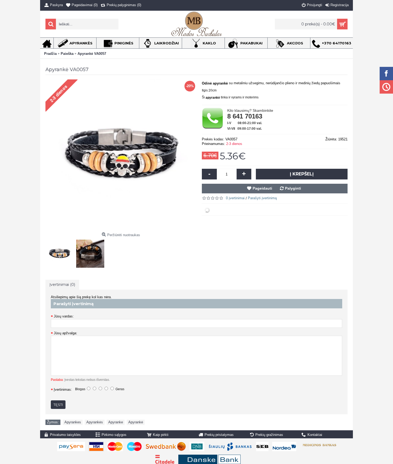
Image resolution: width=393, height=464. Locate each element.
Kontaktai (314, 435)
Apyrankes (72, 422)
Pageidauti (262, 188)
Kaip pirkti (160, 435)
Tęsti (58, 404)
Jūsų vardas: (64, 316)
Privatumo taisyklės (65, 435)
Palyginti (293, 188)
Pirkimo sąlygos (114, 435)
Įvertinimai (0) (62, 284)
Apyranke (115, 422)
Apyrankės (94, 422)
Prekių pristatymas (219, 435)
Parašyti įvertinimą (262, 198)
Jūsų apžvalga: (65, 333)
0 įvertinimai (235, 198)
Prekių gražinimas (269, 435)
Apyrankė (135, 422)
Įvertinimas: (63, 390)
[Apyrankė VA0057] (60, 252)
